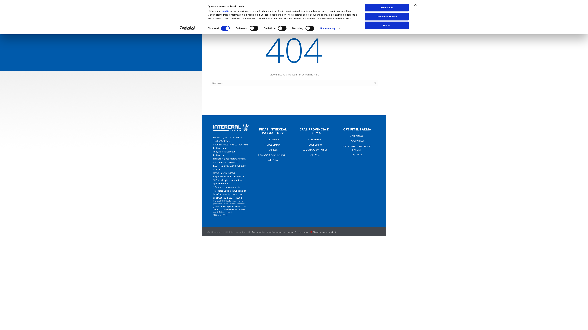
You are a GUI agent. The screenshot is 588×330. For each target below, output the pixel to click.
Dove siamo (273, 144)
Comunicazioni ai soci (273, 154)
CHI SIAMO (273, 139)
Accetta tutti (386, 7)
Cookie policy (258, 232)
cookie (225, 11)
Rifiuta (386, 25)
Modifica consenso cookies (280, 232)
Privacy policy (301, 232)
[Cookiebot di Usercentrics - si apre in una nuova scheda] (187, 28)
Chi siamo (315, 139)
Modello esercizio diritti (325, 232)
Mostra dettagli (328, 28)
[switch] (254, 28)
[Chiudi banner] (415, 5)
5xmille (273, 149)
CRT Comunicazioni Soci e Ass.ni (357, 148)
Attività (273, 159)
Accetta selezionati (387, 16)
